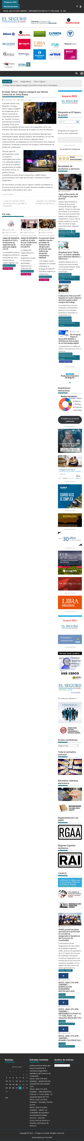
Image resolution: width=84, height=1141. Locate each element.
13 (17, 1081)
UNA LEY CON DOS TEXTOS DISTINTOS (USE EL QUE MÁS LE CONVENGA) (14, 203)
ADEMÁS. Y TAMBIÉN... (65, 970)
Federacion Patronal (65, 320)
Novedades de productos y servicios (67, 235)
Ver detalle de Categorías (70, 149)
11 (10, 1081)
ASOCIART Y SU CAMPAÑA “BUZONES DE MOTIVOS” (45, 202)
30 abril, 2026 (64, 293)
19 (13, 1084)
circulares (62, 994)
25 (10, 1088)
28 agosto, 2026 (65, 927)
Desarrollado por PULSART (42, 1137)
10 (7, 1081)
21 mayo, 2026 (64, 191)
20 (17, 1084)
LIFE (74, 231)
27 (17, 1088)
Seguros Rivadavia (65, 282)
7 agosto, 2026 (27, 230)
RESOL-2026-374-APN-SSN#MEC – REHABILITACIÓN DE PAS (41, 1102)
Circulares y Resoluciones (66, 997)
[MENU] (81, 73)
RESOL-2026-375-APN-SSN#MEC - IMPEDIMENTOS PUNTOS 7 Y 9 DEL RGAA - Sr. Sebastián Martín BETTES (43, 11)
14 (20, 1081)
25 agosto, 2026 (9, 230)
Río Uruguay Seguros (66, 361)
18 (10, 1084)
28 (20, 1088)
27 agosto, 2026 (65, 980)
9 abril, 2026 (75, 332)
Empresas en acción (9, 265)
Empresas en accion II (65, 354)
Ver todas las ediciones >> (68, 698)
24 (7, 1088)
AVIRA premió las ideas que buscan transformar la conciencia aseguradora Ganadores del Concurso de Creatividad (40, 1070)
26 (13, 1088)
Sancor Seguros (8, 194)
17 (7, 1084)
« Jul (6, 1097)
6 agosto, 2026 (45, 230)
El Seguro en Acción (25, 100)
